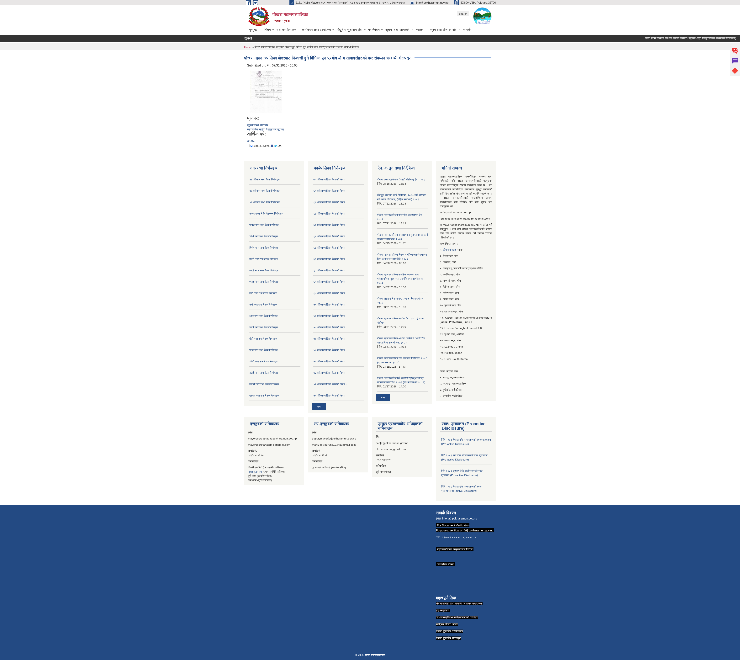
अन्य (319, 406)
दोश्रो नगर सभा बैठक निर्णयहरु (264, 384)
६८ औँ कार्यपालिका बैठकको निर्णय (329, 202)
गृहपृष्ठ (253, 30)
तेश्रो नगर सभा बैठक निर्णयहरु (263, 372)
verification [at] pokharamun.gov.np (471, 530)
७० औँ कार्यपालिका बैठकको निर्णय (329, 179)
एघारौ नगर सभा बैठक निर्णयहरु (263, 281)
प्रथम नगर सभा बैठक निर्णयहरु (264, 395)
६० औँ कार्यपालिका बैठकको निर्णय (329, 293)
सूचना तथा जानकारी (397, 30)
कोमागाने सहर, (450, 249)
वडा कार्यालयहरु (286, 30)
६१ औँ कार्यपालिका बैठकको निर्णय (329, 281)
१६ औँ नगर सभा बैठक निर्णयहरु (264, 202)
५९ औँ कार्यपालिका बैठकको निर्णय (329, 304)
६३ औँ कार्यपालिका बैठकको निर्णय (329, 259)
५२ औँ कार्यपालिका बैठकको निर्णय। (330, 384)
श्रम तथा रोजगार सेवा (443, 30)
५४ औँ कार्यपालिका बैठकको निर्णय (329, 350)
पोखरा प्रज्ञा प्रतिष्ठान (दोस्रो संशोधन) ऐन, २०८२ (401, 179)
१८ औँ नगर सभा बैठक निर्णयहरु (264, 179)
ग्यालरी (420, 30)
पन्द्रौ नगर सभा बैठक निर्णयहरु (264, 224)
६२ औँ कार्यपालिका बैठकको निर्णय (329, 270)
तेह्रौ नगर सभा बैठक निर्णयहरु (263, 259)
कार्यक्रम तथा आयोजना (316, 30)
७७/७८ (251, 141)
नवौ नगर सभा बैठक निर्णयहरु (263, 304)
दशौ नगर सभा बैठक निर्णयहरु (263, 293)
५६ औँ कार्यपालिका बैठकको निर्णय (329, 338)
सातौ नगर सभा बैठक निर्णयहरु (263, 327)
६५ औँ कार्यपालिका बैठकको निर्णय (329, 236)
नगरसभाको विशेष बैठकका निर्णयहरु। (266, 213)
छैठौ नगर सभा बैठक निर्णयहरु (263, 338)
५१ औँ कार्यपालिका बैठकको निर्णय (329, 395)
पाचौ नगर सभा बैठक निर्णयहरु (263, 350)
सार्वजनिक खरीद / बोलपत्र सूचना (265, 129)
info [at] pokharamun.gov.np (459, 518)
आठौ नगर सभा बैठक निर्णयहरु (263, 315)
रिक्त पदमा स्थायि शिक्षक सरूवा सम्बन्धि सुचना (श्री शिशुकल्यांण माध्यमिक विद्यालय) (677, 38)
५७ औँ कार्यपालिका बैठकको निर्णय (329, 327)
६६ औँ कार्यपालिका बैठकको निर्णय (329, 224)
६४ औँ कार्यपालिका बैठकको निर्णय (329, 247)
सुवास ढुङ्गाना (255, 471)
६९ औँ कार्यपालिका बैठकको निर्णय (329, 190)
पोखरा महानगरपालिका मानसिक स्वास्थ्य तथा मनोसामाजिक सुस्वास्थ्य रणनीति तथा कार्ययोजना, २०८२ (400, 279)
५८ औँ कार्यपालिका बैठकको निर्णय (329, 315)
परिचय (267, 30)
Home (247, 47)
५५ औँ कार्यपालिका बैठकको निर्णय (329, 361)
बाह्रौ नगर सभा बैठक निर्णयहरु (263, 270)
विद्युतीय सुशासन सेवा (349, 30)
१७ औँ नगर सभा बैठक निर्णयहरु (264, 190)
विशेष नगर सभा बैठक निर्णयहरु (263, 247)
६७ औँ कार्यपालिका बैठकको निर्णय (329, 213)
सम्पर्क (467, 30)
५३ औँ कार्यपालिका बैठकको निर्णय (329, 372)
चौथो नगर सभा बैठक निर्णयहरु (263, 361)
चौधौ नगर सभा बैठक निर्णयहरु (263, 236)
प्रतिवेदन (374, 30)
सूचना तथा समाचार (257, 125)
